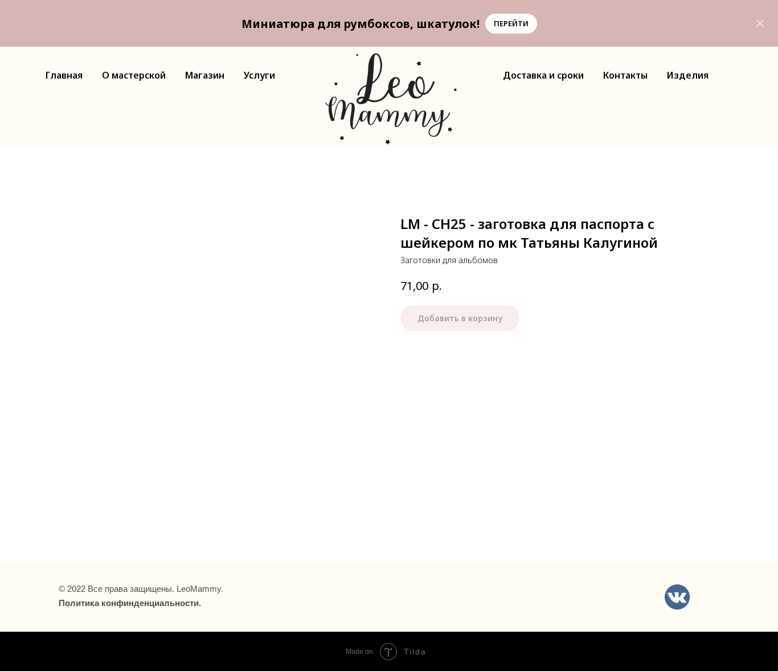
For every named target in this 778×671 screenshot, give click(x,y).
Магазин (204, 75)
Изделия (688, 75)
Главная (64, 75)
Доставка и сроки (543, 75)
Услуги (259, 75)
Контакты (625, 75)
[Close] (760, 23)
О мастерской (134, 75)
